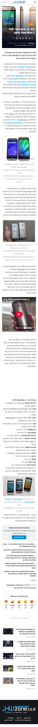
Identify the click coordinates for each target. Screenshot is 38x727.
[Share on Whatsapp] (23, 38)
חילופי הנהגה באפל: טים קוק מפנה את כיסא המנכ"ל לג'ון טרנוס (26, 668)
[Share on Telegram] (20, 38)
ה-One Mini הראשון (16, 123)
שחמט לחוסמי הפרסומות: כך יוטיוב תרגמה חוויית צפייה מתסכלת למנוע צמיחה (26, 644)
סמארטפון (20, 588)
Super (11, 114)
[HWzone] (19, 2)
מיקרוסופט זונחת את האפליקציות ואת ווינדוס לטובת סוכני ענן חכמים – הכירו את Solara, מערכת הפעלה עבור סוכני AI (20, 558)
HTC (26, 64)
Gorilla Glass (22, 120)
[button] (34, 2)
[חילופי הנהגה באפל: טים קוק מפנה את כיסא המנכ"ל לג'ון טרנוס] (8, 668)
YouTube (33, 588)
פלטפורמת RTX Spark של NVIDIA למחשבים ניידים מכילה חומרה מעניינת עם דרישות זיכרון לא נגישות (20, 565)
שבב (15, 588)
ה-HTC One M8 (18, 76)
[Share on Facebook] (29, 38)
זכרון (34, 275)
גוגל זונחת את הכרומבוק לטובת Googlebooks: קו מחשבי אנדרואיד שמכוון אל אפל (25, 631)
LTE (4, 215)
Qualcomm (10, 418)
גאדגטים (30, 24)
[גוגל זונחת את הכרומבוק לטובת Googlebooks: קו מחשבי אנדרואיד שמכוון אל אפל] (8, 631)
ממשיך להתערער (23, 67)
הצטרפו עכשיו (19, 537)
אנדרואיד (20, 403)
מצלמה (11, 245)
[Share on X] (26, 38)
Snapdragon (11, 585)
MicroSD (21, 269)
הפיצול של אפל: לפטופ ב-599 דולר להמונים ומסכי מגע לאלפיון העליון (25, 656)
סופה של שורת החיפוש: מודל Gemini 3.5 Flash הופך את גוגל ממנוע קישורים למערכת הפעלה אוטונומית (20, 573)
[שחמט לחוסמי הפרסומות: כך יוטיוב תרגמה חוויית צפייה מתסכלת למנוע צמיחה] (8, 644)
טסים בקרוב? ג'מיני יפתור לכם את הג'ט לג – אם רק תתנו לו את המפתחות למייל (19, 545)
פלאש (32, 441)
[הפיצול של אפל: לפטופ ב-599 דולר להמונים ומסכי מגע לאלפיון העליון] (8, 656)
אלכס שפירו (31, 43)
